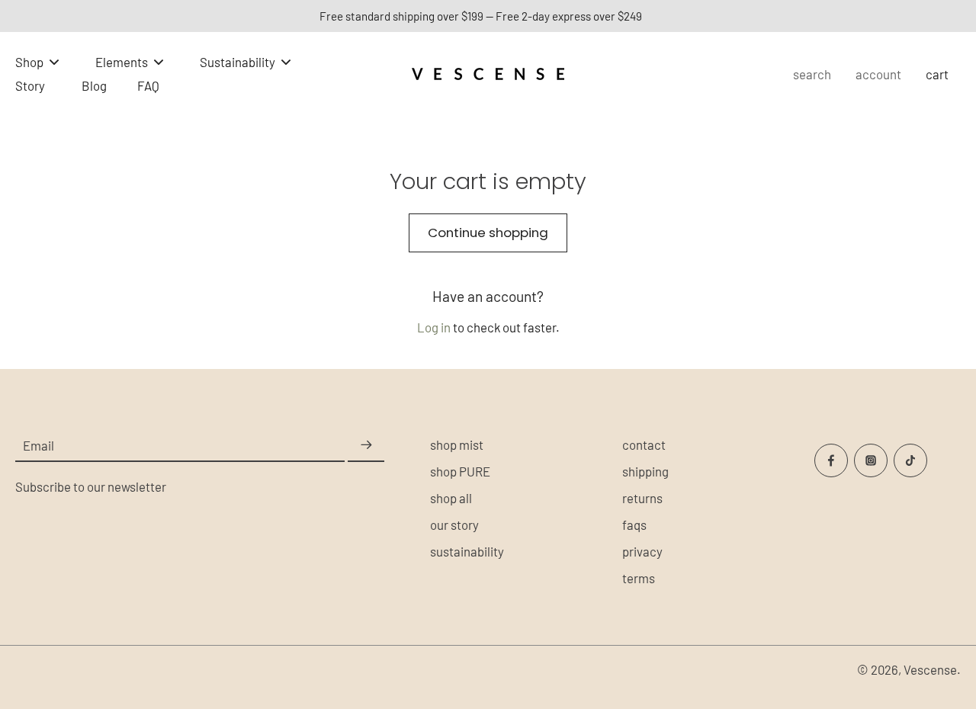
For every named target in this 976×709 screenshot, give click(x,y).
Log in (434, 327)
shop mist (456, 444)
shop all (451, 497)
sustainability (467, 551)
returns (642, 497)
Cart (937, 74)
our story (454, 524)
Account (878, 74)
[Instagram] (871, 460)
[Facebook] (831, 460)
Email (38, 445)
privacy (642, 551)
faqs (634, 524)
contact (644, 444)
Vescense (930, 669)
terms (638, 577)
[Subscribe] (366, 446)
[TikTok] (910, 460)
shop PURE (460, 471)
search (812, 74)
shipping (645, 471)
